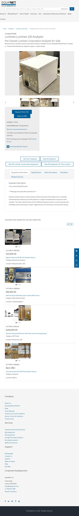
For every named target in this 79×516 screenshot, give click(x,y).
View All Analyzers (49, 159)
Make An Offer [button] (22, 116)
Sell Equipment (10, 435)
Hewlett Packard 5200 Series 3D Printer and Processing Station (26, 333)
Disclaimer (64, 172)
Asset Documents (50, 172)
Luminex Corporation (21, 29)
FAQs (6, 464)
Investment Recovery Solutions (15, 430)
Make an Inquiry (10, 461)
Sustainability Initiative (12, 406)
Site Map (7, 467)
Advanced (64, 9)
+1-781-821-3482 (10, 489)
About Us (8, 403)
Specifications (36, 172)
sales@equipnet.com (12, 486)
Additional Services (11, 443)
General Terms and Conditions (15, 414)
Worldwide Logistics (11, 440)
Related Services (17, 177)
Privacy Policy (9, 419)
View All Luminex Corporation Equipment (23, 164)
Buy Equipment (10, 432)
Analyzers (11, 29)
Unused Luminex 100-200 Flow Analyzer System (21, 371)
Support (7, 459)
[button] (5, 102)
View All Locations (11, 491)
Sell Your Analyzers (30, 159)
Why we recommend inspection (17, 129)
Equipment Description (19, 172)
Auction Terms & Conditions (14, 416)
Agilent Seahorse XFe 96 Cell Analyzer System (20, 257)
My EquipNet (9, 454)
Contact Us (8, 456)
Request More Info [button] (22, 112)
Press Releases (10, 411)
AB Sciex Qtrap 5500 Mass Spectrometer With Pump (22, 295)
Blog (6, 408)
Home (4, 29)
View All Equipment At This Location (57, 164)
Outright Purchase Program (14, 438)
